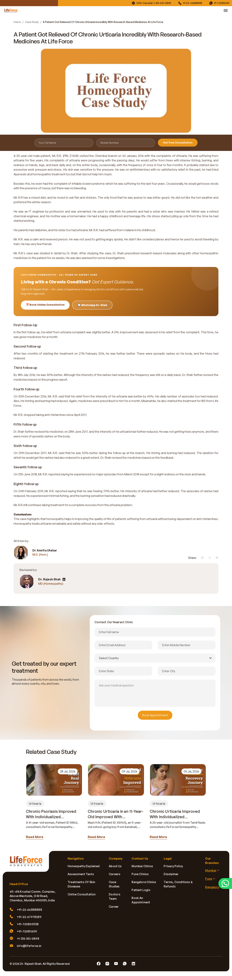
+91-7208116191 (27, 931)
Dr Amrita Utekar (44, 550)
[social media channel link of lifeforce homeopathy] (98, 964)
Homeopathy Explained (84, 866)
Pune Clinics (140, 874)
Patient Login (141, 890)
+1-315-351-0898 (28, 938)
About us (115, 866)
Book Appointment (155, 715)
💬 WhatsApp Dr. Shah (92, 305)
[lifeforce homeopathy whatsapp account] (225, 883)
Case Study (31, 22)
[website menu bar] (225, 10)
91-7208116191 (221, 3)
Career (114, 906)
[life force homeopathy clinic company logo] (28, 863)
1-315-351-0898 (162, 3)
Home (17, 22)
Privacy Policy (173, 866)
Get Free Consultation (177, 142)
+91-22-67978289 (29, 917)
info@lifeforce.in (29, 946)
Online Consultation (82, 894)
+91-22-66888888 (29, 909)
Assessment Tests (81, 874)
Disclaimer (171, 874)
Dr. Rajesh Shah (49, 579)
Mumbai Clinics (142, 866)
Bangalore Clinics (144, 882)
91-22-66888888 (192, 3)
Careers (114, 874)
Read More (34, 837)
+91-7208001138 (28, 924)
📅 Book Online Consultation (45, 304)
